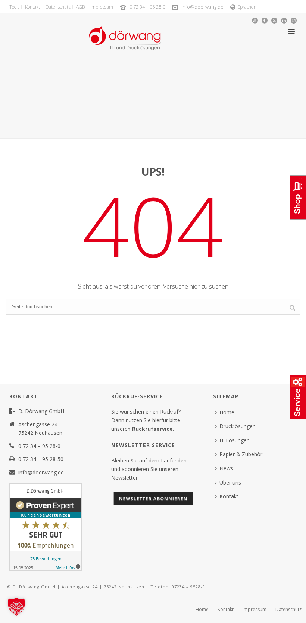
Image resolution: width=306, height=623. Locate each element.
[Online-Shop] (297, 219)
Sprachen (246, 7)
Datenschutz (288, 610)
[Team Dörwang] (125, 31)
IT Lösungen (234, 440)
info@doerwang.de (202, 6)
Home (226, 412)
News (226, 468)
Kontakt (228, 496)
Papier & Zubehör (240, 454)
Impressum (254, 610)
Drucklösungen (237, 426)
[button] (16, 606)
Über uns (230, 482)
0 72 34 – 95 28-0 (147, 6)
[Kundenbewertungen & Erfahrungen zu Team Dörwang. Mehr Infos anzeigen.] (45, 526)
